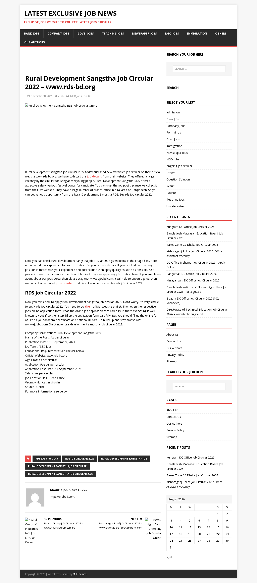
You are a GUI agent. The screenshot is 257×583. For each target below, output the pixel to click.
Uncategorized (175, 206)
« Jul (169, 557)
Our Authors (34, 42)
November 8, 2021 (41, 96)
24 (171, 540)
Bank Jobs (31, 33)
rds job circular (47, 458)
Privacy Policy (175, 355)
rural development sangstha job (124, 458)
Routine (171, 193)
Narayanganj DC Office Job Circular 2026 (192, 280)
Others (220, 33)
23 (227, 534)
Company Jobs (58, 33)
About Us (172, 334)
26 (189, 540)
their (88, 306)
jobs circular (64, 283)
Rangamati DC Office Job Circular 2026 (191, 274)
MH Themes (79, 574)
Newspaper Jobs (144, 33)
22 (217, 534)
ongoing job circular (179, 166)
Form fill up (173, 132)
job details (94, 176)
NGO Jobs (172, 33)
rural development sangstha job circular (57, 466)
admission (173, 112)
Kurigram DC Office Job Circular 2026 (190, 227)
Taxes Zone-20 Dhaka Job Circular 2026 (192, 245)
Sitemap (171, 361)
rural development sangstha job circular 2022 (60, 474)
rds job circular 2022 (79, 458)
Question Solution (178, 179)
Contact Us (173, 341)
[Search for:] (199, 68)
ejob (61, 96)
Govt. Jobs (86, 33)
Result (170, 186)
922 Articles (79, 490)
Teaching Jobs (113, 33)
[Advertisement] (93, 63)
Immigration (197, 33)
